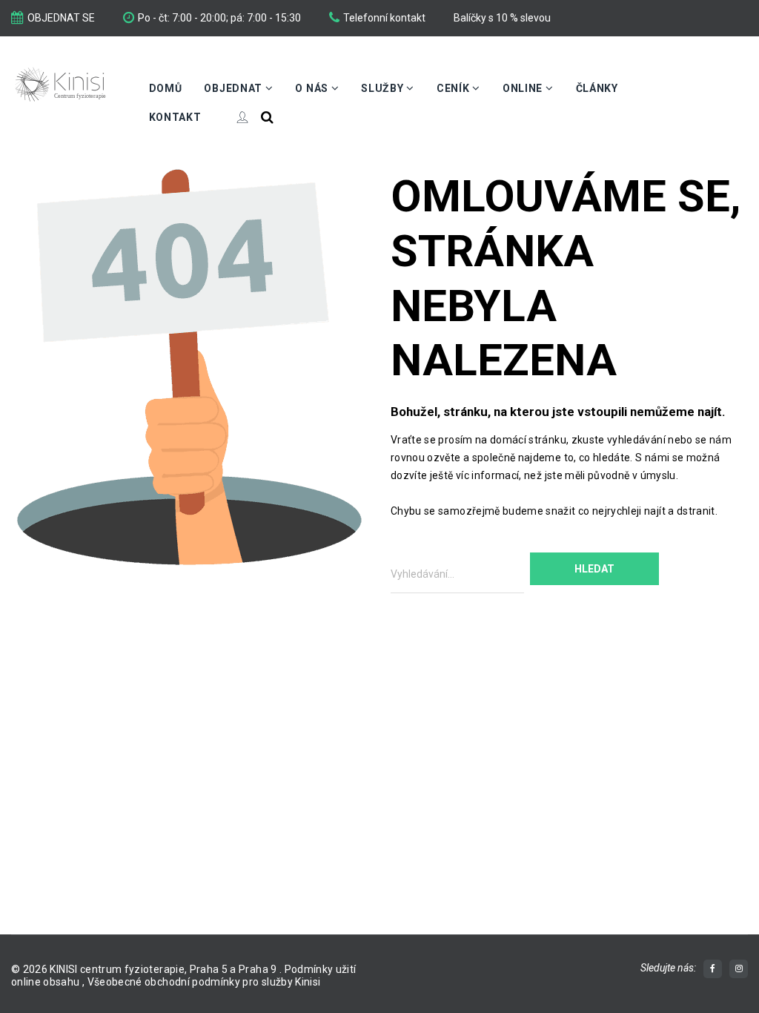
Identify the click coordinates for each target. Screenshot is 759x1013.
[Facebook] (712, 969)
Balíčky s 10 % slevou (502, 18)
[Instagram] (738, 969)
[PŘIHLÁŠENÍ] (231, 117)
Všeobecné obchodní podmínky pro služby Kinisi (204, 982)
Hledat (594, 569)
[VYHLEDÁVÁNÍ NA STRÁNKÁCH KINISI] (267, 117)
